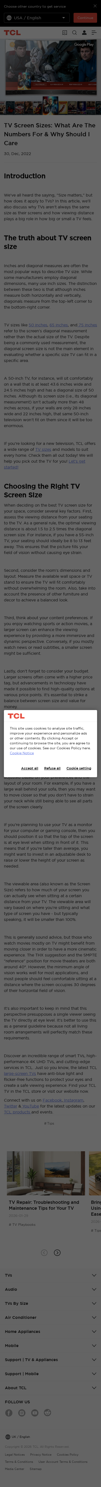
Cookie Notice (22, 753)
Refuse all (52, 768)
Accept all (29, 768)
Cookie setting (78, 768)
